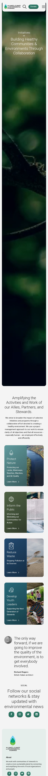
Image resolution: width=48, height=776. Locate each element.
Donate (33, 6)
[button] (43, 7)
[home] (12, 7)
